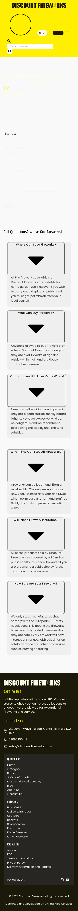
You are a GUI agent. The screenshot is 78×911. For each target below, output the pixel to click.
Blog (10, 785)
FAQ (10, 854)
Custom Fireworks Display (24, 781)
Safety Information (19, 777)
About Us (13, 789)
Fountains (13, 828)
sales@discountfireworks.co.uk (30, 746)
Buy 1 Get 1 (14, 807)
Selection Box (16, 824)
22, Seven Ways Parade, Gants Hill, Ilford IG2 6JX (40, 731)
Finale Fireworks (17, 832)
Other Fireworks (17, 836)
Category (13, 769)
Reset (9, 205)
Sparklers (13, 815)
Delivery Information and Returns (29, 866)
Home (11, 765)
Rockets (12, 820)
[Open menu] (67, 33)
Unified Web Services (59, 904)
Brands (12, 773)
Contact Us (14, 794)
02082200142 (18, 740)
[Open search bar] (9, 41)
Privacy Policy (16, 862)
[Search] (9, 51)
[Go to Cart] (42, 33)
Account (13, 850)
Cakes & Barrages (19, 811)
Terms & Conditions (20, 858)
